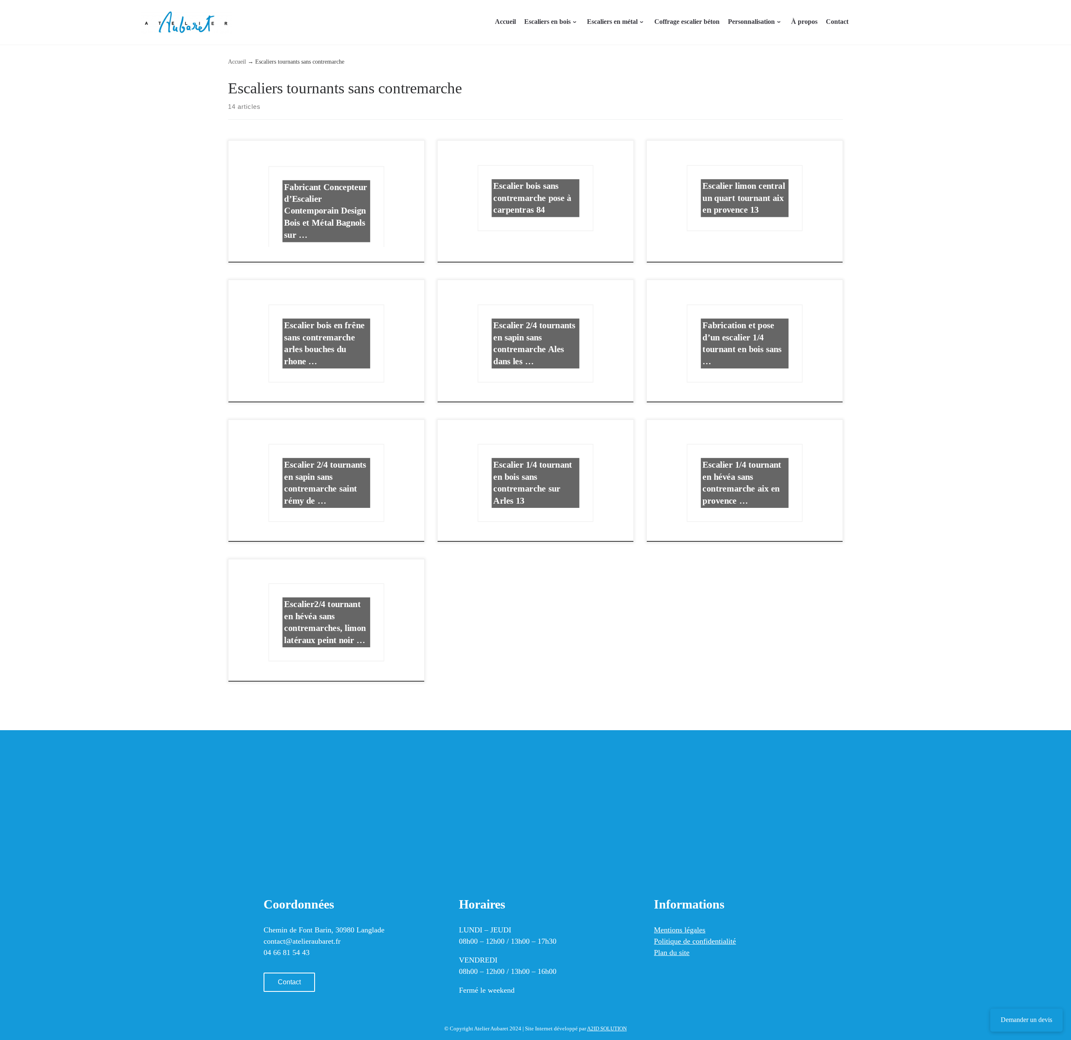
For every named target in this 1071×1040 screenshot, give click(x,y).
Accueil (237, 61)
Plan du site (671, 952)
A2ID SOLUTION (607, 1028)
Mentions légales (679, 930)
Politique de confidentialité (695, 941)
